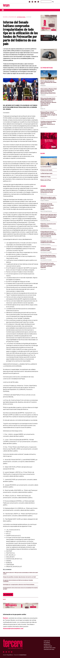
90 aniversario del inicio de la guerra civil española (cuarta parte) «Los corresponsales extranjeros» (49, 216)
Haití (4, 599)
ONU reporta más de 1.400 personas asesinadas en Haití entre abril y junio (20, 573)
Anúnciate (47, 644)
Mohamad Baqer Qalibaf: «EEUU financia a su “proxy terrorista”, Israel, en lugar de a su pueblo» (49, 114)
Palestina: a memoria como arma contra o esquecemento (48, 225)
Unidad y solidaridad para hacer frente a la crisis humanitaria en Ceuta (48, 191)
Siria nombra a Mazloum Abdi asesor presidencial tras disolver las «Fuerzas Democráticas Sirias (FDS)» (49, 91)
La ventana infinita (46, 166)
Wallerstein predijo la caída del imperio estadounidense (48, 198)
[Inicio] (6, 5)
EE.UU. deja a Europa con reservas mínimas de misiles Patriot (48, 82)
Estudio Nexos (22, 654)
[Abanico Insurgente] (49, 55)
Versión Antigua (49, 649)
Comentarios (48, 646)
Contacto (47, 640)
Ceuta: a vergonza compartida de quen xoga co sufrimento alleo (48, 249)
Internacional (21, 17)
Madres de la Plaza (46, 180)
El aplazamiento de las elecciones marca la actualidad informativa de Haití (20, 588)
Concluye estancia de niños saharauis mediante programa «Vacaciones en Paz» (48, 123)
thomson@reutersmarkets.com (13, 628)
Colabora (47, 642)
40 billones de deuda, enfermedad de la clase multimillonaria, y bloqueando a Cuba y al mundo (47, 206)
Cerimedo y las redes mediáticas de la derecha (48, 241)
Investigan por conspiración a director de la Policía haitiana (18, 584)
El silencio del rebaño (46, 170)
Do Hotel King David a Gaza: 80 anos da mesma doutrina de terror (48, 257)
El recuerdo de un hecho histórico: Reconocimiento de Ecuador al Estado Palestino (48, 265)
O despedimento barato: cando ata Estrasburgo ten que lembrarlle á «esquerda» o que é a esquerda (48, 234)
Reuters (5, 618)
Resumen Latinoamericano (9, 17)
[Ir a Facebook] (29, 2)
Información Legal (50, 647)
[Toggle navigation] (3, 10)
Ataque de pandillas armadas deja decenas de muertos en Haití (19, 577)
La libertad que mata (46, 173)
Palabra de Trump (45, 176)
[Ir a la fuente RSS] (38, 2)
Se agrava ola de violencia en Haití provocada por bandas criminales (18, 580)
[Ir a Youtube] (35, 2)
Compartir (8, 594)
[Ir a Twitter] (32, 2)
